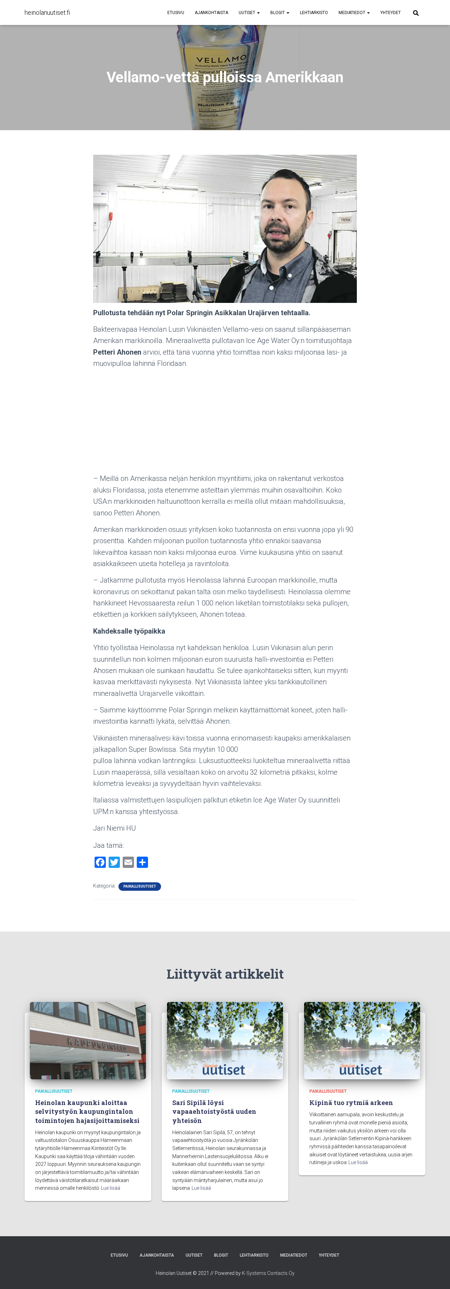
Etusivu (175, 12)
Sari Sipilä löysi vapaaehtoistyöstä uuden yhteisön (214, 1111)
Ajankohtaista (211, 12)
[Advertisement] (225, 423)
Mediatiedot (352, 12)
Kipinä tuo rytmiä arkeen (351, 1102)
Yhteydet (390, 12)
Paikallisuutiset (139, 886)
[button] (258, 12)
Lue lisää (110, 1188)
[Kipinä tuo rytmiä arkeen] (362, 1040)
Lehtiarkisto (314, 12)
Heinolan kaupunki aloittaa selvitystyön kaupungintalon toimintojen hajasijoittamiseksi (87, 1111)
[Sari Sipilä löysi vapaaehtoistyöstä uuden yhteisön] (225, 1040)
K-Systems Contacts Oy (268, 1273)
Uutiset (247, 12)
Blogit (278, 12)
